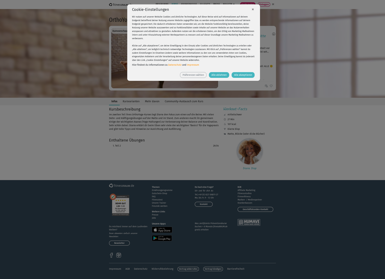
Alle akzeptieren (243, 74)
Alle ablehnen (219, 74)
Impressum (193, 64)
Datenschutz (175, 64)
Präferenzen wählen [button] (193, 74)
